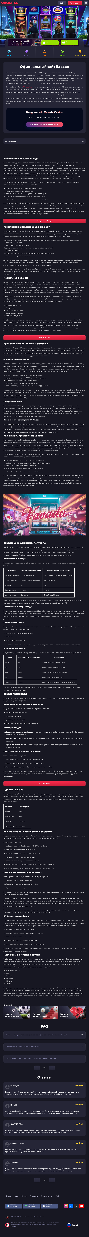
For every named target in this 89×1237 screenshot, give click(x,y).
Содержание (46, 1196)
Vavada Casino (28, 87)
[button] (86, 26)
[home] (9, 3)
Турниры (34, 1196)
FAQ (57, 1196)
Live (16, 1196)
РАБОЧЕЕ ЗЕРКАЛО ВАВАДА (44, 124)
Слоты (8, 1196)
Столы (24, 1196)
